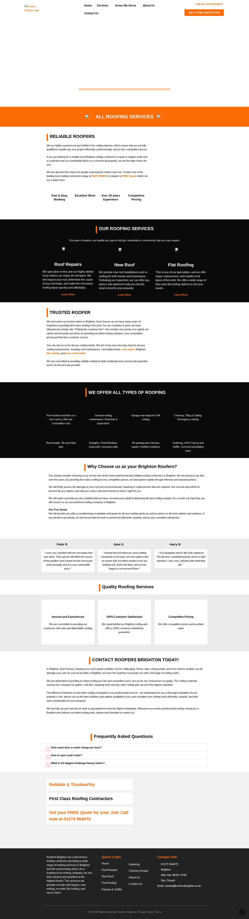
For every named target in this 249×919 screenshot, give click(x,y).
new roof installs (75, 353)
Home (88, 5)
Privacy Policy (145, 912)
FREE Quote (129, 176)
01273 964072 (77, 818)
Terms (158, 912)
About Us (149, 5)
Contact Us (91, 13)
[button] (103, 5)
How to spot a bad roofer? (66, 755)
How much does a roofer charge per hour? (76, 747)
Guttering (134, 864)
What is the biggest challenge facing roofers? (78, 763)
